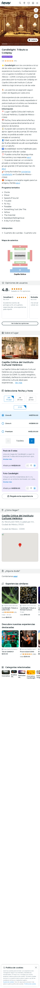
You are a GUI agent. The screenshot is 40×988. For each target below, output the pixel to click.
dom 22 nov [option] (31, 399)
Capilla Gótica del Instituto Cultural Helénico (17, 517)
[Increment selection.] (31, 441)
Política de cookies (30, 984)
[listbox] (20, 399)
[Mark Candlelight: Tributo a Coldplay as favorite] (36, 16)
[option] (20, 415)
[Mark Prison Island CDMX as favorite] (34, 632)
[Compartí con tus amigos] (36, 10)
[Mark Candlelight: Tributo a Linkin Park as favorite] (15, 589)
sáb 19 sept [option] (9, 399)
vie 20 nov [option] (20, 399)
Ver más (18, 383)
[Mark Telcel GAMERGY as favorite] (15, 632)
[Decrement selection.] (8, 441)
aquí (29, 157)
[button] (20, 415)
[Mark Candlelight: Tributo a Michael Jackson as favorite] (34, 589)
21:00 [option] (20, 407)
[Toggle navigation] (37, 3)
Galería (34, 40)
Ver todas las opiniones (20, 323)
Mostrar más (7, 459)
